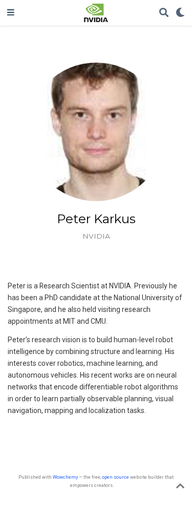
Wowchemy (65, 477)
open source (115, 477)
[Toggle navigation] (10, 13)
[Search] (163, 13)
